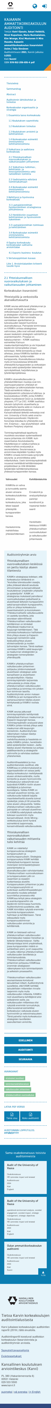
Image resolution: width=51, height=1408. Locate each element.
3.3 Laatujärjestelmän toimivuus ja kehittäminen (26, 226)
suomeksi (6, 1391)
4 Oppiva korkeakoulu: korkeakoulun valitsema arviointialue (19, 245)
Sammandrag (14, 89)
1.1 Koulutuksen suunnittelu (23, 121)
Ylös (43, 1272)
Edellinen (25, 1040)
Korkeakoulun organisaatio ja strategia (22, 109)
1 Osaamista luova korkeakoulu (23, 115)
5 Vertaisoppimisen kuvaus (21, 258)
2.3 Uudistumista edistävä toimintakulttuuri (23, 181)
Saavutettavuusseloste (15, 1350)
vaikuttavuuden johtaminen (18, 1089)
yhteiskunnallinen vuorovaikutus (20, 1094)
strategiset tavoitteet (15, 1078)
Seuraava (25, 1059)
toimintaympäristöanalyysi (17, 1083)
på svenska (20, 1391)
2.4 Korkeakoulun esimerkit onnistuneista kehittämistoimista (23, 189)
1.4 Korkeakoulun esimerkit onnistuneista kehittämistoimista (23, 141)
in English (34, 1391)
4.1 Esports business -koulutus (25, 253)
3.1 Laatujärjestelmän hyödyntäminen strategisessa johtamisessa (25, 207)
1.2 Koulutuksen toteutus (22, 126)
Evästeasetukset (11, 1356)
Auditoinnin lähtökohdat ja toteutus (21, 101)
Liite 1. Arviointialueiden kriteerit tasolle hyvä (24, 265)
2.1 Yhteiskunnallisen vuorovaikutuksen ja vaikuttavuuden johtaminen (24, 159)
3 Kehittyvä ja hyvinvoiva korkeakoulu (20, 198)
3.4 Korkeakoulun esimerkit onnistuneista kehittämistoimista (23, 235)
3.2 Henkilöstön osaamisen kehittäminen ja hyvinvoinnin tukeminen (25, 217)
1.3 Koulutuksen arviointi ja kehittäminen (23, 133)
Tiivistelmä (12, 84)
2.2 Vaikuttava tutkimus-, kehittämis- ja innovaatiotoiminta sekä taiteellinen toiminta (22, 170)
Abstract (11, 94)
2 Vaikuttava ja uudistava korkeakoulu (20, 151)
